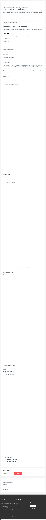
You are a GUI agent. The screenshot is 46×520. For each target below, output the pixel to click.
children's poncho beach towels (36, 20)
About (17, 503)
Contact (17, 506)
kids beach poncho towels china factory (10, 22)
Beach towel (5, 484)
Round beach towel (6, 487)
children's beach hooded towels (24, 20)
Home (4, 7)
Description (7, 23)
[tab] (7, 23)
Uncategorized (5, 489)
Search (18, 473)
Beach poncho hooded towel (8, 482)
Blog (16, 504)
